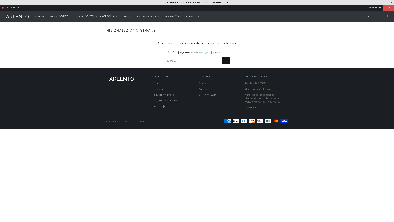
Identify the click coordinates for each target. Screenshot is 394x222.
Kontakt (156, 83)
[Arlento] (17, 16)
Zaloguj (376, 7)
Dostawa (203, 83)
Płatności (203, 89)
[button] (65, 16)
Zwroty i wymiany (208, 94)
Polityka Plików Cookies (164, 100)
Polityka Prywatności (163, 94)
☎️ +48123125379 (10, 7)
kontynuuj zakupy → (212, 52)
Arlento (118, 121)
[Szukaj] (387, 16)
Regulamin (158, 89)
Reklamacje (158, 106)
